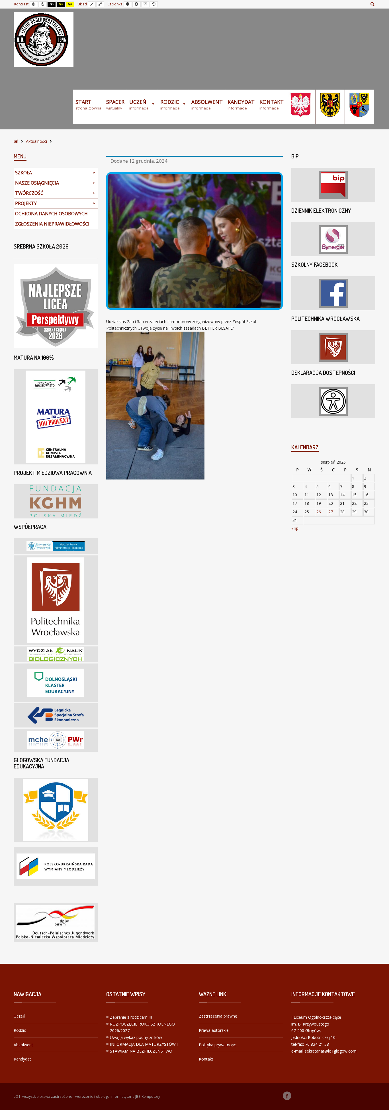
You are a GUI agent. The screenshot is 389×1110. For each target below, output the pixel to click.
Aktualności (36, 141)
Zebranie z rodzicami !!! (131, 1017)
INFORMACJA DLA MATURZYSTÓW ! (144, 1044)
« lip (294, 528)
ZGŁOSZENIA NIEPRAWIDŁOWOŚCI (52, 224)
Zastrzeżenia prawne (218, 1016)
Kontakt (206, 1059)
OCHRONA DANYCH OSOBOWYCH (51, 213)
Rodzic (20, 1030)
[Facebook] (287, 1096)
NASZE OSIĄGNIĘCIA (37, 183)
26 (318, 511)
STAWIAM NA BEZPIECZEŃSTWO (141, 1051)
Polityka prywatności (218, 1044)
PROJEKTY (26, 203)
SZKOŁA (23, 173)
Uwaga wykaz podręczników (136, 1037)
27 (330, 511)
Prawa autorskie (214, 1030)
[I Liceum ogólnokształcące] (43, 39)
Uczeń (19, 1016)
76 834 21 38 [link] (317, 1044)
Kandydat (22, 1059)
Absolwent (23, 1044)
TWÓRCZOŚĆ (29, 193)
